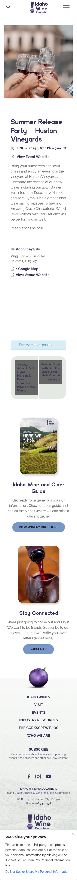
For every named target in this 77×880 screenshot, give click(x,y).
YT (48, 777)
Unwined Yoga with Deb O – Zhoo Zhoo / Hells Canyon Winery (50, 372)
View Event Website (33, 157)
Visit (38, 705)
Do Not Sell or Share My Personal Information (37, 871)
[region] (38, 855)
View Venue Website (33, 275)
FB (29, 777)
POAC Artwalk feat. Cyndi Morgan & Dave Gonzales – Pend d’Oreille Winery (26, 377)
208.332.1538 (43, 803)
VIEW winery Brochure (38, 527)
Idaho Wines (38, 697)
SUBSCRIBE (38, 749)
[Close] (72, 833)
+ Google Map (27, 269)
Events (38, 712)
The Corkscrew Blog (39, 728)
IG (38, 777)
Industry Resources (38, 720)
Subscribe (38, 649)
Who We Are (38, 736)
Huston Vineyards (25, 249)
